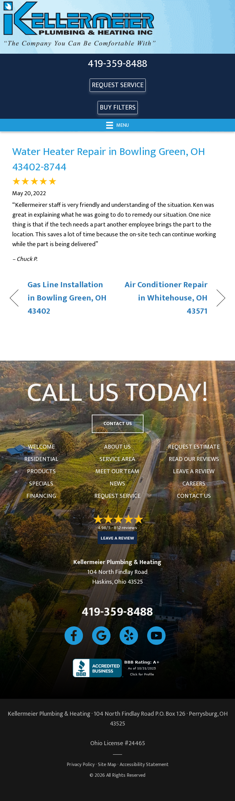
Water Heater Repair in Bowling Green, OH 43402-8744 (108, 159)
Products (41, 471)
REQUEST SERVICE (118, 85)
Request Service (117, 496)
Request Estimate (194, 447)
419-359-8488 (117, 63)
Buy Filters (118, 107)
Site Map (107, 764)
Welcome (41, 447)
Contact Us (194, 496)
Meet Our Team (117, 471)
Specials (41, 483)
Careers (193, 483)
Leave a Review (193, 471)
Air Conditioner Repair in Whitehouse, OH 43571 (165, 298)
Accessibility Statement (144, 764)
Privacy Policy (81, 764)
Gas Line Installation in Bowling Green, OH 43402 (67, 298)
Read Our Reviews (194, 459)
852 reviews (125, 528)
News (117, 483)
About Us (117, 447)
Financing (41, 496)
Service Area (117, 459)
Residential (41, 459)
